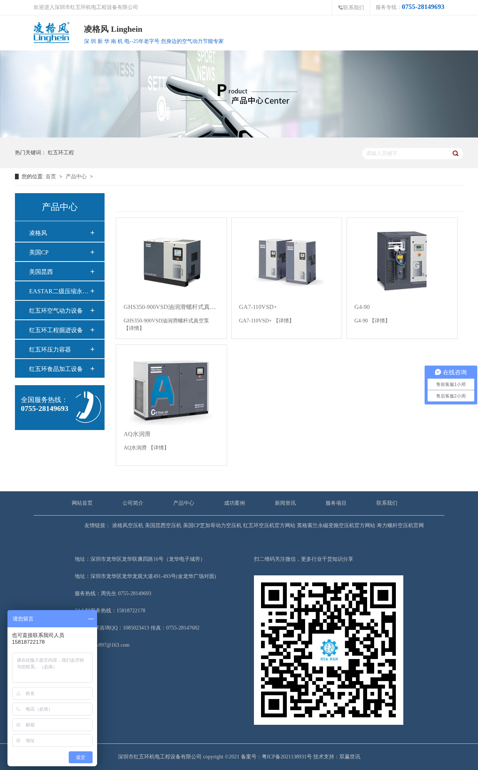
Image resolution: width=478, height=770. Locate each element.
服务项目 (336, 503)
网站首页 (82, 503)
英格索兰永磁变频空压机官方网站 (335, 525)
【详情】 (134, 328)
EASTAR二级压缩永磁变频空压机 (59, 291)
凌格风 (38, 233)
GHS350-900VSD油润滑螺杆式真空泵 (171, 307)
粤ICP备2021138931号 (287, 757)
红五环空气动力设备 (56, 310)
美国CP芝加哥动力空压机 (211, 525)
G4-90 (362, 307)
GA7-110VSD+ (258, 307)
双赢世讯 (349, 757)
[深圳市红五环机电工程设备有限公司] (239, 93)
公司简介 (132, 503)
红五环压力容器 (50, 349)
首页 (51, 176)
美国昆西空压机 (162, 525)
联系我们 (351, 7)
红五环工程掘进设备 (56, 330)
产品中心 (77, 176)
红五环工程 (61, 152)
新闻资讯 (285, 503)
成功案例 (234, 503)
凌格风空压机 (127, 525)
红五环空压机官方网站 (268, 525)
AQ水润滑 (137, 434)
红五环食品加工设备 (56, 369)
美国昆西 (41, 272)
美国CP (39, 252)
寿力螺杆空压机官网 (399, 525)
